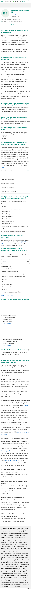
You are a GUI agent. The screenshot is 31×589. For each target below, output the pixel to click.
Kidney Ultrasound (7, 216)
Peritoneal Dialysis (7, 223)
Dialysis (4, 206)
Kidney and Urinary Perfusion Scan (11, 209)
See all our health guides (12, 460)
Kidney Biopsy (6, 211)
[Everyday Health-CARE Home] (15, 1)
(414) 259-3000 (15, 24)
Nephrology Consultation (9, 219)
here (2, 167)
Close (28, 588)
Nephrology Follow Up (8, 221)
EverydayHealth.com (7, 451)
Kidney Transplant (7, 214)
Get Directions (7, 323)
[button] (29, 1)
